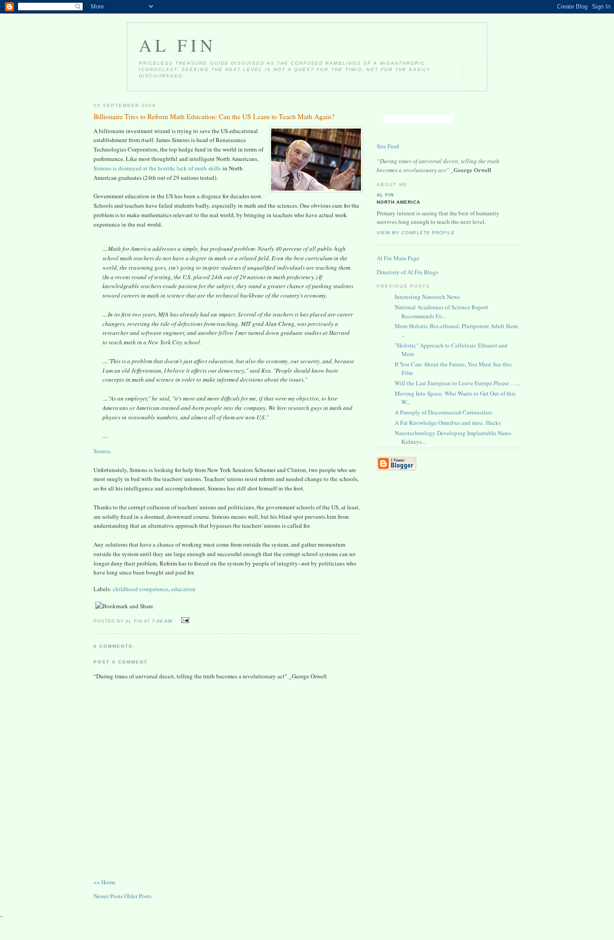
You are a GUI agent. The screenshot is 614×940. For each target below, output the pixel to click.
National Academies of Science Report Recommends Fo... (441, 311)
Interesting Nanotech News (427, 297)
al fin (385, 194)
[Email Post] (183, 620)
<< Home (104, 882)
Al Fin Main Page (398, 258)
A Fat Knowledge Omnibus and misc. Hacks (448, 423)
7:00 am (162, 621)
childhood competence (141, 589)
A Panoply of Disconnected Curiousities (443, 412)
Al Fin (177, 45)
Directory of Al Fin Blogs (407, 272)
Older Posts (137, 896)
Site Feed (388, 146)
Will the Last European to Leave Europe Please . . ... (457, 383)
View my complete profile (416, 232)
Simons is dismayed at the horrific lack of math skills (157, 168)
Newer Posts (108, 896)
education (183, 589)
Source (101, 451)
